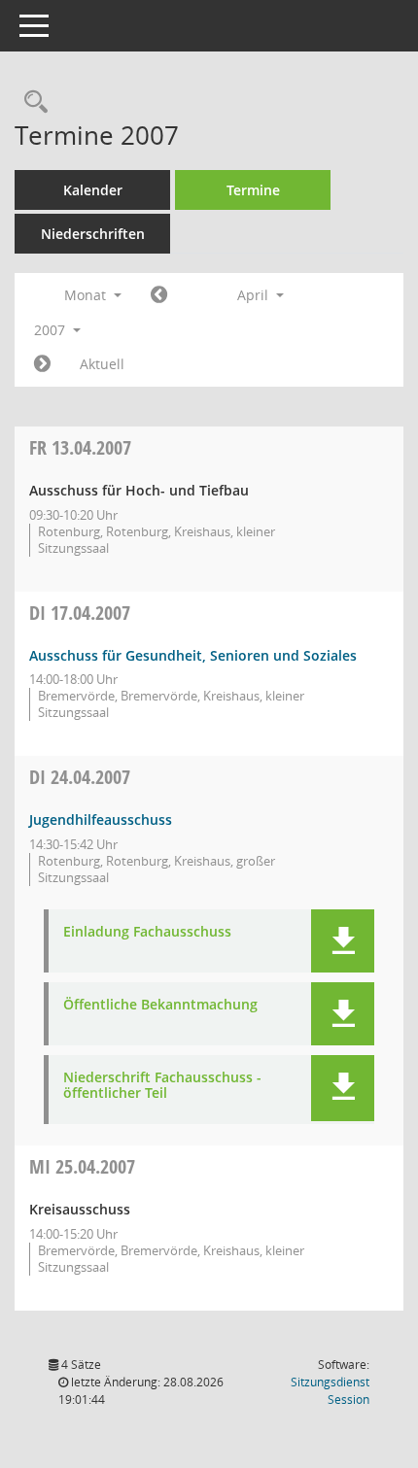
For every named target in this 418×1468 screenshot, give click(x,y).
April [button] (254, 295)
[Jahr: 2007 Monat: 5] (42, 364)
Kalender (92, 190)
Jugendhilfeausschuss (100, 819)
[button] (342, 941)
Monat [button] (87, 295)
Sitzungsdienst (330, 1391)
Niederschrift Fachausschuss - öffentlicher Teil (162, 1086)
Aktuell (102, 364)
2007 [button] (51, 330)
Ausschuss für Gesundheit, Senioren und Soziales (193, 655)
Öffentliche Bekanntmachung (160, 1005)
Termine (253, 190)
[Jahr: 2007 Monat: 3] (159, 295)
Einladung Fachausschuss (147, 932)
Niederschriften (93, 233)
